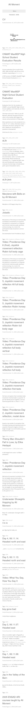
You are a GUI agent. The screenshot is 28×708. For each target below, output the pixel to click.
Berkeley (4, 85)
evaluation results (17, 132)
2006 (10, 48)
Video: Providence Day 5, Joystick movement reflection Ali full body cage (13, 282)
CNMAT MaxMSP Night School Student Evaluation (13, 95)
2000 (10, 171)
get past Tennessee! (13, 569)
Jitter (13, 85)
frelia (12, 491)
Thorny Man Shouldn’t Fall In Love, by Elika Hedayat (13, 442)
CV (4, 19)
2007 (13, 48)
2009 (20, 48)
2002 (16, 171)
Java (16, 189)
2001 (13, 171)
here (20, 78)
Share (20, 177)
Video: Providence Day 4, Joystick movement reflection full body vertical (13, 346)
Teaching (4, 65)
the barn (9, 664)
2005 (6, 48)
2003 (20, 171)
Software (17, 239)
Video (24, 177)
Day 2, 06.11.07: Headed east (10, 626)
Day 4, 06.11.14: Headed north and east (13, 540)
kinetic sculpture (13, 496)
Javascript (16, 175)
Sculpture (11, 239)
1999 (6, 171)
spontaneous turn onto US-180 (11, 640)
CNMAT (10, 85)
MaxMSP (18, 85)
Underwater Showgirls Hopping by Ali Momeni (13, 502)
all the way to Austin (19, 642)
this (20, 401)
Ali (11, 160)
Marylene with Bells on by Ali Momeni (13, 195)
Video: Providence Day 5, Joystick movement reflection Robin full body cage (13, 323)
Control (11, 175)
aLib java (6, 179)
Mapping (4, 177)
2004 (23, 171)
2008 (16, 48)
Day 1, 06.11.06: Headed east (10, 655)
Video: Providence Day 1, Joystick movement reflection (13, 466)
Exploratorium (18, 588)
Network (15, 177)
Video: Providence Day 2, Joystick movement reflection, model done (13, 413)
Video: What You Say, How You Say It (13, 579)
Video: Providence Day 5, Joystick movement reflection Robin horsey (13, 303)
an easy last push (11, 549)
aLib (4, 140)
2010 (23, 48)
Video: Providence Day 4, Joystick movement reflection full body (13, 366)
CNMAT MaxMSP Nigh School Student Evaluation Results (13, 57)
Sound (10, 210)
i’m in (5, 522)
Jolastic (6, 212)
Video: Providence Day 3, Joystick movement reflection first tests (13, 385)
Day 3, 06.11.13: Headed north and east (13, 558)
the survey (19, 73)
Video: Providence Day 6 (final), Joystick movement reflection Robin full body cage (13, 246)
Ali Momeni (14, 4)
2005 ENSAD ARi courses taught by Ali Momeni (12, 700)
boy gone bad (9, 609)
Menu (14, 11)
